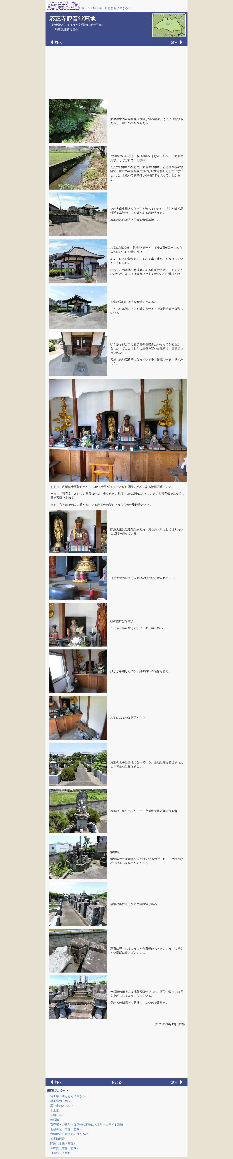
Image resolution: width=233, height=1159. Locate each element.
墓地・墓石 (57, 1115)
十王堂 (54, 1110)
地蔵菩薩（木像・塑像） (66, 1129)
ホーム (85, 8)
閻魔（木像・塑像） (63, 1143)
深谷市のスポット (62, 1105)
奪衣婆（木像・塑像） (64, 1148)
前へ (58, 42)
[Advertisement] (116, 72)
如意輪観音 (57, 1138)
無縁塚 (54, 1119)
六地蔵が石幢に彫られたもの (69, 1134)
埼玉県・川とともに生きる (110, 8)
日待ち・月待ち (60, 1152)
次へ (174, 42)
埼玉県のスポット (62, 1100)
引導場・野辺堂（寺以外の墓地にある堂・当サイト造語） (88, 1124)
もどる (116, 1082)
